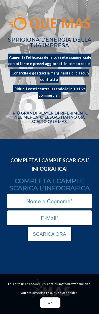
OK (50, 303)
